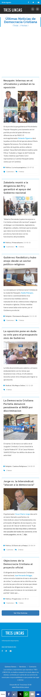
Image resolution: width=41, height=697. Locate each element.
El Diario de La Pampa (19, 545)
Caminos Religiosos (20, 466)
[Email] (32, 694)
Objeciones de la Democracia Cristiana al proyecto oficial (18, 564)
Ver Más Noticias (20, 613)
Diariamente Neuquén (21, 316)
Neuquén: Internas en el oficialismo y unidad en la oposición (19, 84)
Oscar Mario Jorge (22, 514)
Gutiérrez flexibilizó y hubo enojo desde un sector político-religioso (20, 261)
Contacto (32, 667)
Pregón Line (16, 599)
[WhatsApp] (26, 694)
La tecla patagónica (19, 167)
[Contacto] (38, 2)
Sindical (8, 385)
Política (8, 167)
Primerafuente (17, 242)
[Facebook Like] (15, 694)
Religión (8, 316)
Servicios (22, 667)
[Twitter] (34, 2)
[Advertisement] (20, 50)
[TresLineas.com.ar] (13, 9)
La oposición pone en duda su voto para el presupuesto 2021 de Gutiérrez (20, 334)
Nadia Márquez (27, 293)
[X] (20, 694)
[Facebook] (29, 2)
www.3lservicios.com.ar (20, 687)
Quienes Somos (10, 667)
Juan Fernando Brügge (23, 575)
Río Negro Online (18, 385)
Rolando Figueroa (25, 138)
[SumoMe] (38, 694)
